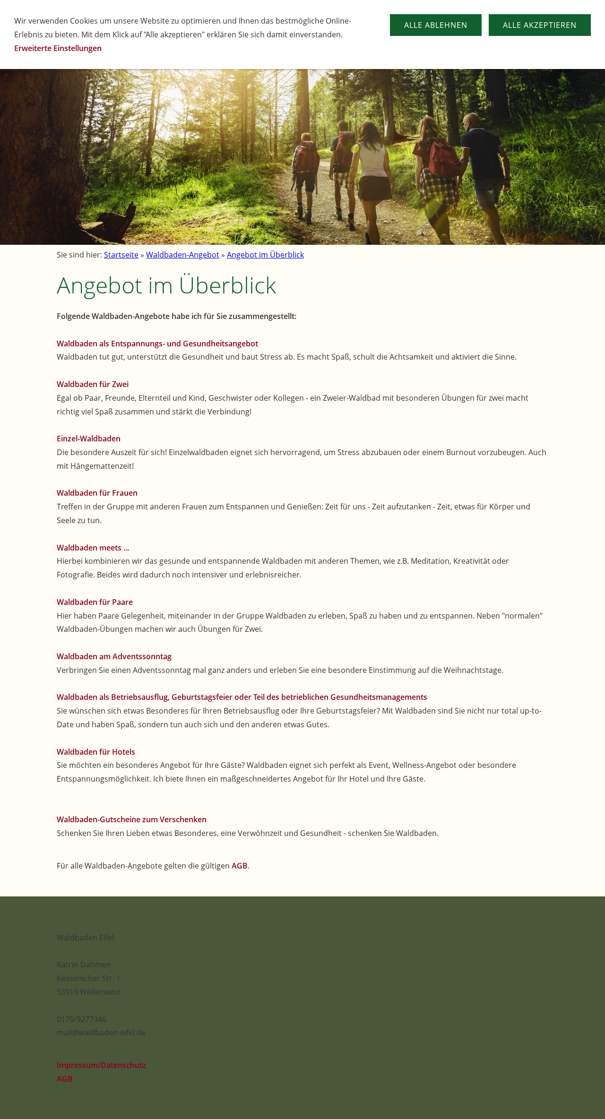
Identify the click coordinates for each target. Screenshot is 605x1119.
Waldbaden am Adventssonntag (114, 656)
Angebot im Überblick (265, 255)
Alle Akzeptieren (540, 25)
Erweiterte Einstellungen (58, 48)
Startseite (121, 255)
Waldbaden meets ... (93, 547)
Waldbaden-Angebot (182, 255)
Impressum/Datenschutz (101, 1065)
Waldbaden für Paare (95, 602)
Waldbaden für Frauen (97, 493)
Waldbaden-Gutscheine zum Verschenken (132, 819)
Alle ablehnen (435, 25)
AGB (240, 866)
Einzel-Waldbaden (89, 438)
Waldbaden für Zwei (93, 384)
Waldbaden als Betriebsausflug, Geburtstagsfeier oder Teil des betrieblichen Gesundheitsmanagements (242, 697)
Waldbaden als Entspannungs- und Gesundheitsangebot (157, 343)
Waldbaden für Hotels (96, 752)
